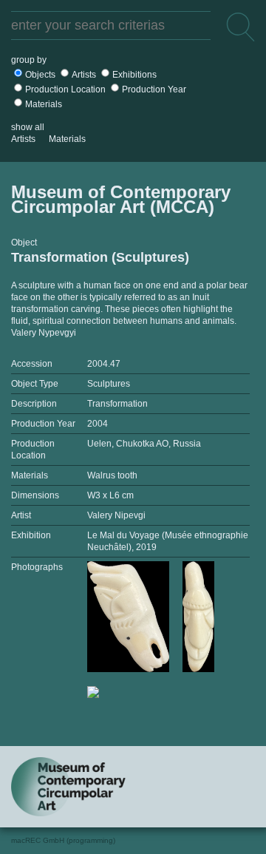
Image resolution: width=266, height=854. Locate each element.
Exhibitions (134, 75)
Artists (84, 75)
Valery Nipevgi (116, 515)
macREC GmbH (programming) (63, 840)
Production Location (65, 89)
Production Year (154, 89)
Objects (40, 75)
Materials (43, 104)
